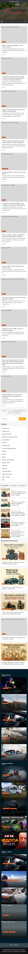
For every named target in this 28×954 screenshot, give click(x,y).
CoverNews (15, 951)
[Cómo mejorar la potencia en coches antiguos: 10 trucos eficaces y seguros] (5, 523)
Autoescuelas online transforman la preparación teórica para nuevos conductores (12, 723)
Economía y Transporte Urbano (9, 437)
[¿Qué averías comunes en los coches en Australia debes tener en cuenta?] (14, 287)
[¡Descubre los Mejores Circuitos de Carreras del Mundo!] (14, 161)
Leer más (3, 54)
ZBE (3, 479)
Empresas (4, 442)
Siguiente (18, 412)
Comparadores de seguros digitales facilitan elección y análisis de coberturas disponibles (14, 900)
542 (12, 410)
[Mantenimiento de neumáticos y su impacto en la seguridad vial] (6, 905)
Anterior (4, 410)
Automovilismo (5, 168)
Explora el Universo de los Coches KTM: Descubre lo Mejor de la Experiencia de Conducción (12, 396)
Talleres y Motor (6, 462)
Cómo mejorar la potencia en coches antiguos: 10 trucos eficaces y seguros (18, 524)
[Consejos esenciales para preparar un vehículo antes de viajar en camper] (14, 790)
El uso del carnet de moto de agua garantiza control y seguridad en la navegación (12, 778)
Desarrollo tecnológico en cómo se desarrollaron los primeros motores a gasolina (18, 493)
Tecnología (4, 465)
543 (15, 410)
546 (22, 410)
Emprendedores (6, 439)
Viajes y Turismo (6, 477)
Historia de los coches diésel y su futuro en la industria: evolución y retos (18, 503)
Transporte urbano (6, 471)
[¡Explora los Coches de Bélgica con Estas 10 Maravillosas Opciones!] (14, 318)
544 (17, 410)
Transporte (4, 468)
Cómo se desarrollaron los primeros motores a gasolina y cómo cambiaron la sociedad (18, 514)
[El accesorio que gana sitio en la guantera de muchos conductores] (14, 685)
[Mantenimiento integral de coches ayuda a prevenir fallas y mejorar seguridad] (8, 921)
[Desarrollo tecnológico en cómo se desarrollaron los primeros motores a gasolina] (5, 492)
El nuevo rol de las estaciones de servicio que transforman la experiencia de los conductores (14, 706)
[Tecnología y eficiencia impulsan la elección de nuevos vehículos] (14, 735)
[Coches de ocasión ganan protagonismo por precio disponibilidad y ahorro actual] (14, 752)
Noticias (3, 41)
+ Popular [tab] (13, 485)
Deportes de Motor (7, 434)
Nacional (4, 451)
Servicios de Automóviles (8, 459)
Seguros (4, 457)
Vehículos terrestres (7, 474)
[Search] (25, 21)
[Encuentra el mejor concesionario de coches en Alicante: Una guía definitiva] (14, 99)
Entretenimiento (6, 445)
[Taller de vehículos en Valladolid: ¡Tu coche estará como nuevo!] (14, 35)
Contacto (16, 944)
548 (9, 412)
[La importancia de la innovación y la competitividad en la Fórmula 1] (14, 824)
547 (25, 410)
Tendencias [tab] (22, 485)
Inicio (11, 944)
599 (14, 412)
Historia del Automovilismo (9, 448)
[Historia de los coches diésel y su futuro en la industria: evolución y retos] (5, 502)
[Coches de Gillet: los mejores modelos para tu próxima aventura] (14, 255)
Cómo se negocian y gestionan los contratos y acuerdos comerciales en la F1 (13, 845)
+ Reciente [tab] (5, 485)
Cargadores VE (5, 431)
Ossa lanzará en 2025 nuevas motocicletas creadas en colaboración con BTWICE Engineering (14, 812)
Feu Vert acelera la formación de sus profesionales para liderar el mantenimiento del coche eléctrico (13, 883)
